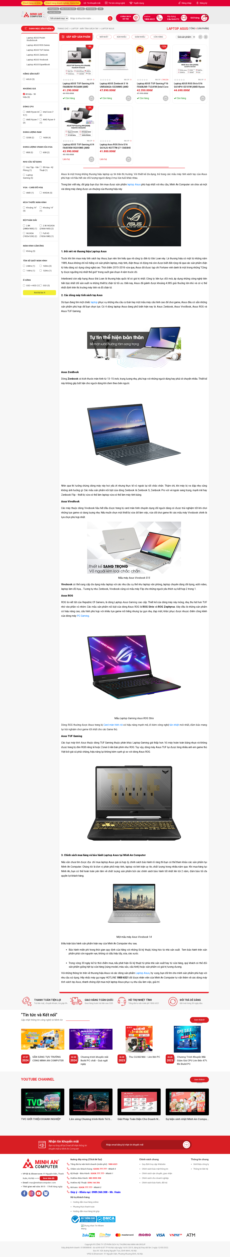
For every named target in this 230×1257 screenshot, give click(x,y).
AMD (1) (30, 193)
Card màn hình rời (113, 724)
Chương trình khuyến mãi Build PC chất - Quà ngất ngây (94, 1060)
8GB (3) (29, 152)
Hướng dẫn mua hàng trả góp (86, 1211)
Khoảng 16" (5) (30, 209)
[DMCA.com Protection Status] (106, 1219)
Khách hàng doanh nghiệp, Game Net (62, 3)
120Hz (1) (47, 270)
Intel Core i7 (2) (46, 113)
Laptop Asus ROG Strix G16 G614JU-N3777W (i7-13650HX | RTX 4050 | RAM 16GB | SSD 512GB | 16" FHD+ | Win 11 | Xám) (115, 146)
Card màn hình (54, 12)
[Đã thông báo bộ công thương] (83, 1219)
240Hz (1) (30, 266)
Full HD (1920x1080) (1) (47, 235)
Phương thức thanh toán (84, 1207)
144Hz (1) (30, 270)
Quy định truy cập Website (153, 1164)
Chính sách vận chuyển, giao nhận (157, 1173)
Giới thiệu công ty (201, 1164)
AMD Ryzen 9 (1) (47, 121)
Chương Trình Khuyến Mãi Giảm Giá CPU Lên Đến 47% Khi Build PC (192, 1060)
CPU (100, 9)
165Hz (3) (47, 266)
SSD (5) (46, 285)
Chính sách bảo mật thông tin (155, 1169)
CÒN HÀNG (158, 37)
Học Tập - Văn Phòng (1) (31, 169)
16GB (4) (46, 137)
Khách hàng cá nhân (32, 3)
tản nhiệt (174, 724)
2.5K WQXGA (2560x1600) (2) (47, 227)
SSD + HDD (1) (32, 285)
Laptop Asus (143, 973)
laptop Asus (134, 184)
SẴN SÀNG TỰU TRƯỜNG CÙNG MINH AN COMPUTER (48, 1059)
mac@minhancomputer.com (42, 1182)
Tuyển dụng (138, 3)
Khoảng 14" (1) (46, 209)
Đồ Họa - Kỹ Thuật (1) (46, 169)
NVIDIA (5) (47, 193)
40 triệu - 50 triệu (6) (29, 95)
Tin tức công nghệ (116, 3)
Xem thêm (198, 1020)
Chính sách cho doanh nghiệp (155, 1178)
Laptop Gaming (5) (28, 176)
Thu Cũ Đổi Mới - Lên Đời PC (144, 1057)
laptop (94, 302)
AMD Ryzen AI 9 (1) (31, 113)
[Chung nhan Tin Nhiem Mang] (92, 1227)
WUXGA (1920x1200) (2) (30, 235)
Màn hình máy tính (68, 9)
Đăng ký (203, 3)
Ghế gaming (53, 9)
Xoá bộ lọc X (39, 292)
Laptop (80, 9)
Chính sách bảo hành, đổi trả (154, 1182)
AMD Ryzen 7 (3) (30, 121)
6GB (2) (46, 152)
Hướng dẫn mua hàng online (85, 1202)
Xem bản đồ (48, 1178)
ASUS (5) (30, 79)
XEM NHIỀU (121, 37)
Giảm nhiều (140, 37)
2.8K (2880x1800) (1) (30, 227)
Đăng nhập (187, 3)
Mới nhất (104, 37)
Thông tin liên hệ (200, 1169)
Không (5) (30, 251)
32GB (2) (30, 137)
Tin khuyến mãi (93, 3)
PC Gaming (91, 9)
